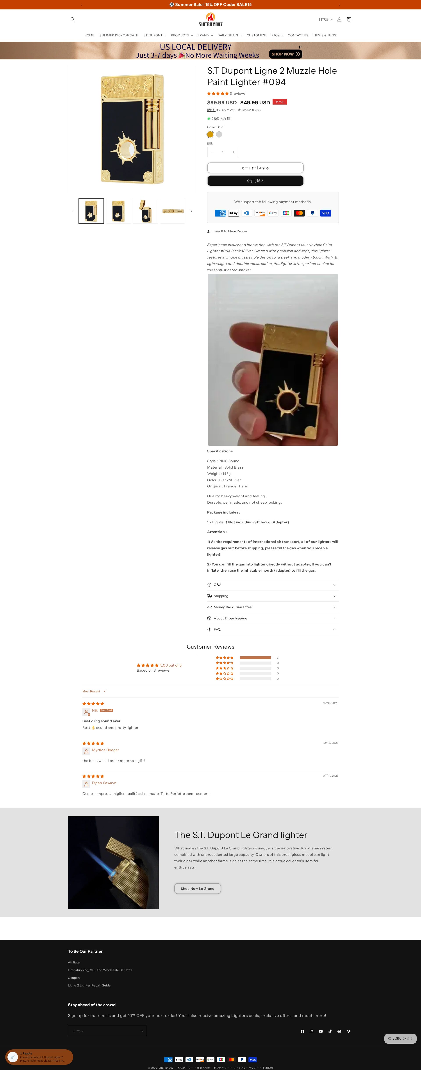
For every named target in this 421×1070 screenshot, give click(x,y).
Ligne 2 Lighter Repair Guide (89, 985)
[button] (73, 19)
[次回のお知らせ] (340, 5)
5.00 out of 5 (171, 665)
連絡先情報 (203, 1067)
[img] (93, 703)
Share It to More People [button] (229, 231)
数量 (210, 143)
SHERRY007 (166, 1067)
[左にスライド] (73, 211)
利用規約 (268, 1067)
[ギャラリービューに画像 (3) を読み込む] (145, 211)
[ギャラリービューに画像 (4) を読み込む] (172, 211)
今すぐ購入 (255, 181)
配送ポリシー (185, 1067)
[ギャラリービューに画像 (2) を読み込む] (118, 211)
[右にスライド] (191, 211)
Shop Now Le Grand (197, 888)
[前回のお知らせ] (81, 5)
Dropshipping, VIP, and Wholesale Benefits (100, 970)
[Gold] (210, 134)
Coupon (74, 977)
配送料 (211, 109)
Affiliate (74, 962)
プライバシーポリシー (246, 1067)
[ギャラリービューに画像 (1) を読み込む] (91, 211)
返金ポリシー (221, 1067)
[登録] (142, 1031)
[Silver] (219, 134)
